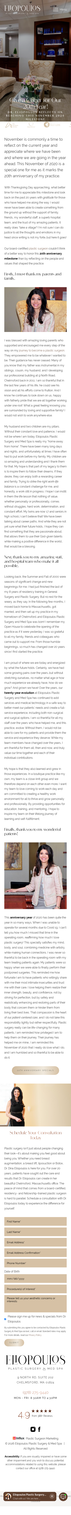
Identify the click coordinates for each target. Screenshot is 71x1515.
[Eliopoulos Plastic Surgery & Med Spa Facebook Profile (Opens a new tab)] (39, 1429)
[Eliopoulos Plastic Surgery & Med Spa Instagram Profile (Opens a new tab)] (33, 1429)
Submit (14, 1343)
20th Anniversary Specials (35, 1070)
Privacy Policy (35, 1335)
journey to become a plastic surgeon (41, 350)
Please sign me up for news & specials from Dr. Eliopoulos (37, 1319)
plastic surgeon (38, 248)
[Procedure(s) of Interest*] (35, 1289)
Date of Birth (12, 1271)
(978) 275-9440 (35, 1392)
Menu (63, 9)
